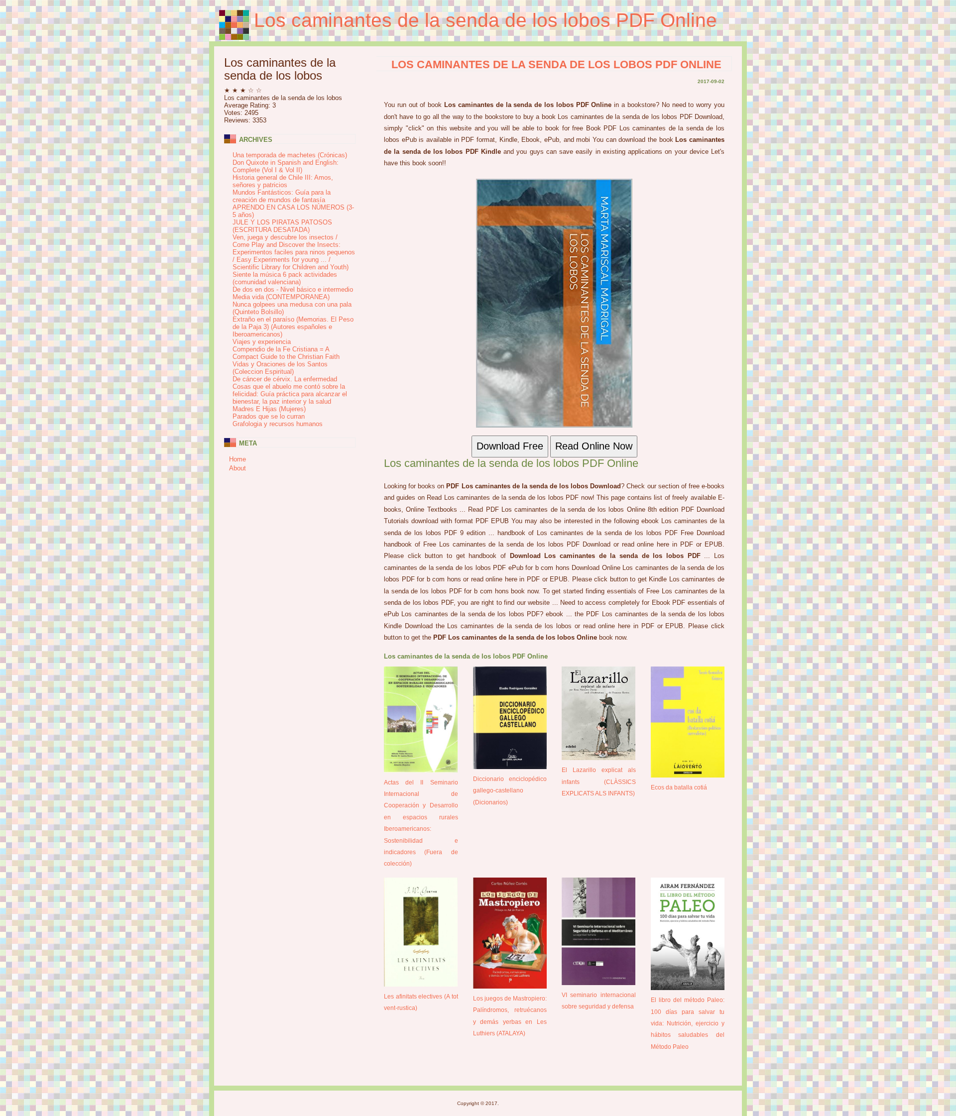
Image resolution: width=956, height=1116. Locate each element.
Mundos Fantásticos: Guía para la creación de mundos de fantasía (282, 196)
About (237, 468)
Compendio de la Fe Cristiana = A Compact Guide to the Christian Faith (286, 352)
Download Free (510, 446)
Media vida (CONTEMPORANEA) (281, 297)
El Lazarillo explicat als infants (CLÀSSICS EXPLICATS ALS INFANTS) (599, 781)
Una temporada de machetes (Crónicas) (290, 155)
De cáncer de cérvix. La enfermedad (285, 379)
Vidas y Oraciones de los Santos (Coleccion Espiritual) (280, 367)
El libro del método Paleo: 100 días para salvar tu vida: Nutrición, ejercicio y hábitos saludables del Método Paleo (688, 1023)
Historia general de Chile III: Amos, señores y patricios (283, 181)
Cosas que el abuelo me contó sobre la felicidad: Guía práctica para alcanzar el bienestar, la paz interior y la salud (290, 394)
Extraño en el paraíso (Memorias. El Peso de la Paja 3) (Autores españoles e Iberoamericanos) (293, 327)
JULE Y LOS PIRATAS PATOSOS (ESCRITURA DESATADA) (282, 226)
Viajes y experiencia (262, 341)
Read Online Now (593, 446)
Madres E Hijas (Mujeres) (269, 409)
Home (237, 459)
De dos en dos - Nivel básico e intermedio (293, 289)
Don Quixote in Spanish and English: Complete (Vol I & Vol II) (286, 166)
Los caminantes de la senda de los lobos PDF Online (485, 20)
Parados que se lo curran (269, 416)
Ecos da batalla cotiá (679, 787)
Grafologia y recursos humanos (278, 424)
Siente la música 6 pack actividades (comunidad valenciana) (285, 278)
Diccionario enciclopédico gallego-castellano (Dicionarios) (510, 790)
